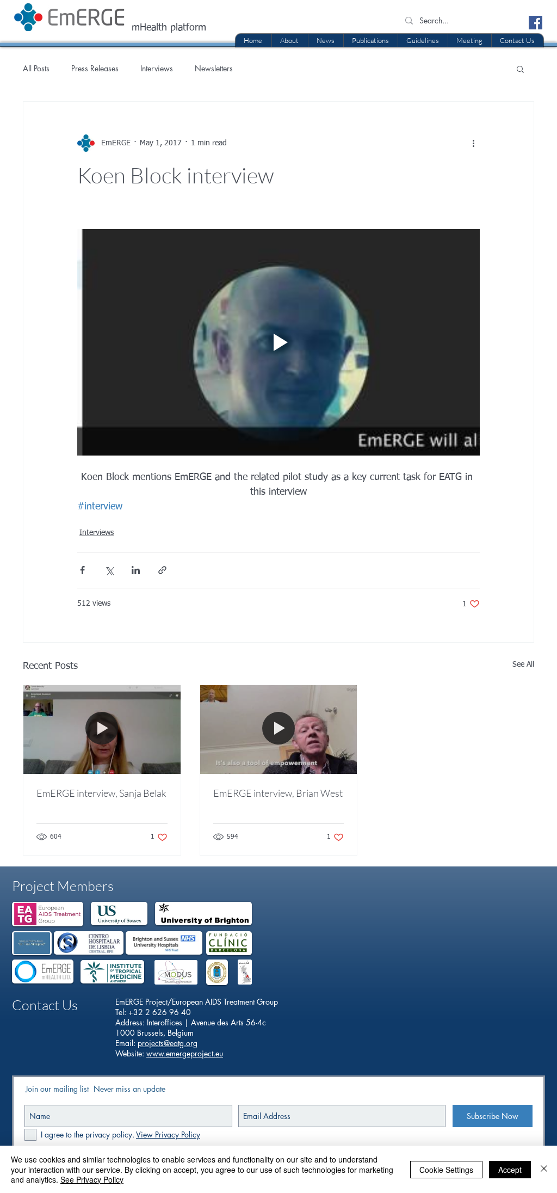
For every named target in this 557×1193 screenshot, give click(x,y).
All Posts (36, 68)
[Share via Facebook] (82, 570)
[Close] (543, 1169)
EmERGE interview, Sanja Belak (101, 793)
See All (523, 664)
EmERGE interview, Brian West (278, 793)
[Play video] (278, 342)
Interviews (156, 68)
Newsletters (214, 68)
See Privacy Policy (91, 1179)
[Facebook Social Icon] (535, 22)
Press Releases (95, 68)
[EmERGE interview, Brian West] (278, 729)
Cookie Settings (446, 1169)
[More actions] (473, 143)
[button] (370, 40)
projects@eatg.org (167, 1043)
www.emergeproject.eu (184, 1053)
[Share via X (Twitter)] (109, 570)
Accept (510, 1169)
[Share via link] (162, 570)
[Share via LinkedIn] (136, 570)
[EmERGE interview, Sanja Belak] (102, 729)
